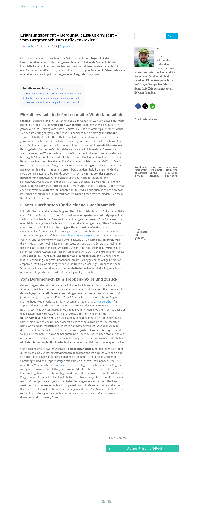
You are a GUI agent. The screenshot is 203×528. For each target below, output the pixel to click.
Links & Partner (42, 492)
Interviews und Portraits (96, 7)
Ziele (155, 7)
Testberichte (122, 7)
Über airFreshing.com (84, 492)
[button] (138, 106)
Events (141, 7)
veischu (29, 46)
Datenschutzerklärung (114, 492)
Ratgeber (170, 7)
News (71, 7)
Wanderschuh (105, 301)
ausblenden (55, 88)
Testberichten (68, 365)
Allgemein (66, 46)
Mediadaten (137, 492)
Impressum (61, 492)
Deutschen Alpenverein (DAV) (77, 235)
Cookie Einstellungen (160, 492)
